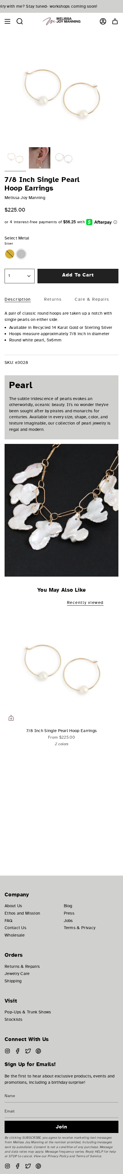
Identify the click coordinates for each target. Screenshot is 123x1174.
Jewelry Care (17, 973)
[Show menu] (7, 21)
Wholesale (15, 935)
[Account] (103, 21)
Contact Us (15, 927)
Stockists (14, 1019)
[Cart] (115, 21)
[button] (19, 21)
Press (69, 913)
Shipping (13, 981)
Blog (68, 905)
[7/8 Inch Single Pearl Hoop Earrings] (61, 667)
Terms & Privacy (80, 927)
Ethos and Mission (22, 913)
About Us (13, 905)
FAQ (8, 920)
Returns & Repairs (22, 966)
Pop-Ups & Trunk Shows (28, 1012)
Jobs (68, 920)
